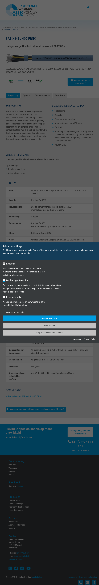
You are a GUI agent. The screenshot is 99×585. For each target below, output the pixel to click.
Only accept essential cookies (49, 332)
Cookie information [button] (11, 312)
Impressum (77, 339)
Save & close (49, 325)
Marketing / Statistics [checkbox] (17, 280)
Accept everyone (49, 318)
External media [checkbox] (14, 297)
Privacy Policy (90, 339)
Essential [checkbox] (10, 263)
